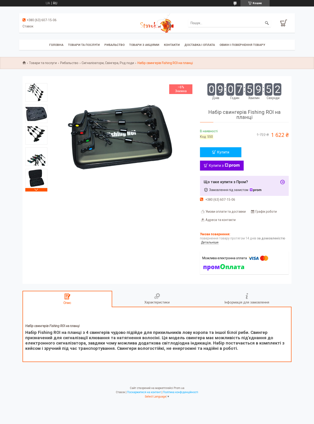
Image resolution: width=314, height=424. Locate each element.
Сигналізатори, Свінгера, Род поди (108, 63)
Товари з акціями (144, 45)
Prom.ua (179, 388)
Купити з (216, 165)
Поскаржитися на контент (144, 392)
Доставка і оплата (199, 45)
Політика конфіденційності (180, 392)
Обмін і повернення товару (242, 45)
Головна (56, 45)
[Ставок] (157, 23)
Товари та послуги (84, 45)
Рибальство (114, 45)
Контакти (172, 45)
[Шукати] (267, 23)
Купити (223, 152)
